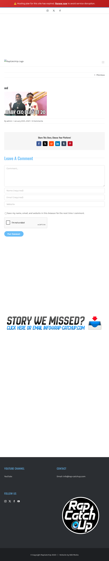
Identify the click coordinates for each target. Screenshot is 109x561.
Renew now (61, 3)
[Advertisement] (54, 35)
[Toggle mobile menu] (103, 62)
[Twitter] (10, 501)
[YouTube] (18, 501)
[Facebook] (14, 501)
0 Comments (37, 121)
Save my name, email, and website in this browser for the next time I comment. (45, 213)
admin (9, 121)
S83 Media (73, 555)
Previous (101, 75)
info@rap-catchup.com (74, 476)
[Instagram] (5, 501)
